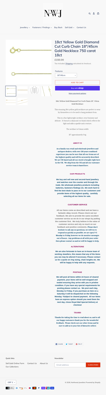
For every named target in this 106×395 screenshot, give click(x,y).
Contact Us (32, 363)
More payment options (77, 93)
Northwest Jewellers (78, 382)
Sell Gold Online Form (15, 363)
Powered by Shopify (93, 382)
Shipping (69, 63)
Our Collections (12, 366)
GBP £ (10, 382)
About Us (44, 363)
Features (59, 71)
